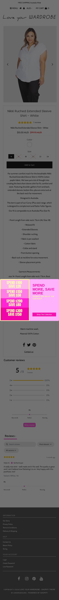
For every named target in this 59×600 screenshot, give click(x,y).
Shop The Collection (44, 314)
